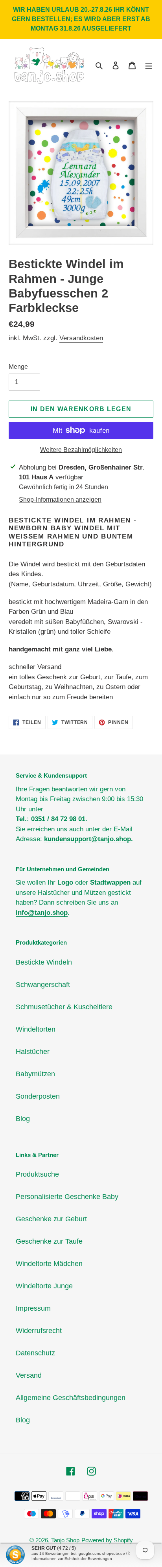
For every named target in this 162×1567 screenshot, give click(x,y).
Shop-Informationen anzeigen (60, 499)
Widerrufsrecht (39, 1331)
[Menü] (148, 65)
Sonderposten (38, 1096)
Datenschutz (35, 1353)
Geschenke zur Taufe (49, 1241)
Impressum (33, 1308)
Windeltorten (35, 1029)
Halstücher (33, 1052)
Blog (23, 1119)
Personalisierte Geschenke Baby (67, 1197)
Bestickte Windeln (44, 962)
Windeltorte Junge (44, 1286)
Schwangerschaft (43, 984)
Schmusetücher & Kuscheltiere (64, 1007)
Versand (29, 1375)
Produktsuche (37, 1174)
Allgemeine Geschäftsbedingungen (70, 1398)
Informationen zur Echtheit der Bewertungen (71, 1558)
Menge (18, 366)
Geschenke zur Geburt (51, 1219)
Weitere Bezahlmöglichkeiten (81, 449)
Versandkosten (81, 338)
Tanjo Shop (65, 1540)
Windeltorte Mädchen (49, 1264)
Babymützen (35, 1074)
